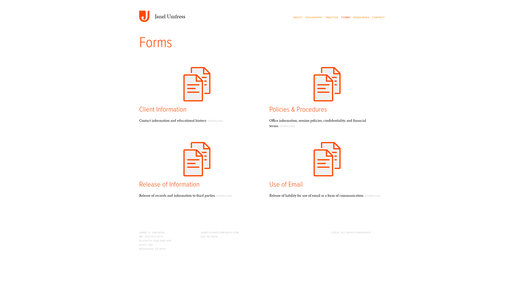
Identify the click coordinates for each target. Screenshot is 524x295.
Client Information (162, 110)
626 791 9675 (209, 236)
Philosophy (314, 17)
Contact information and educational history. (181, 120)
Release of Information (169, 184)
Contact (378, 17)
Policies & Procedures (298, 110)
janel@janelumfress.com (220, 232)
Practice (332, 17)
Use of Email (286, 184)
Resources (361, 17)
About (298, 17)
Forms (346, 17)
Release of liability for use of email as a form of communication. (325, 195)
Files (197, 88)
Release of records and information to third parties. (185, 195)
